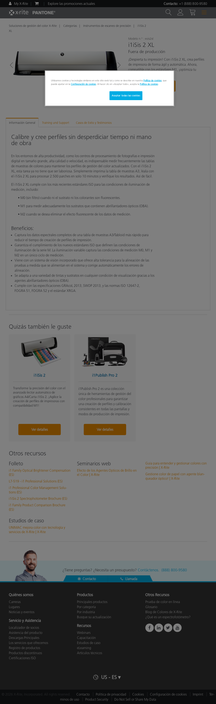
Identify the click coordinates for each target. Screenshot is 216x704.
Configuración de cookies (83, 84)
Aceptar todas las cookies (126, 95)
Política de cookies (152, 80)
